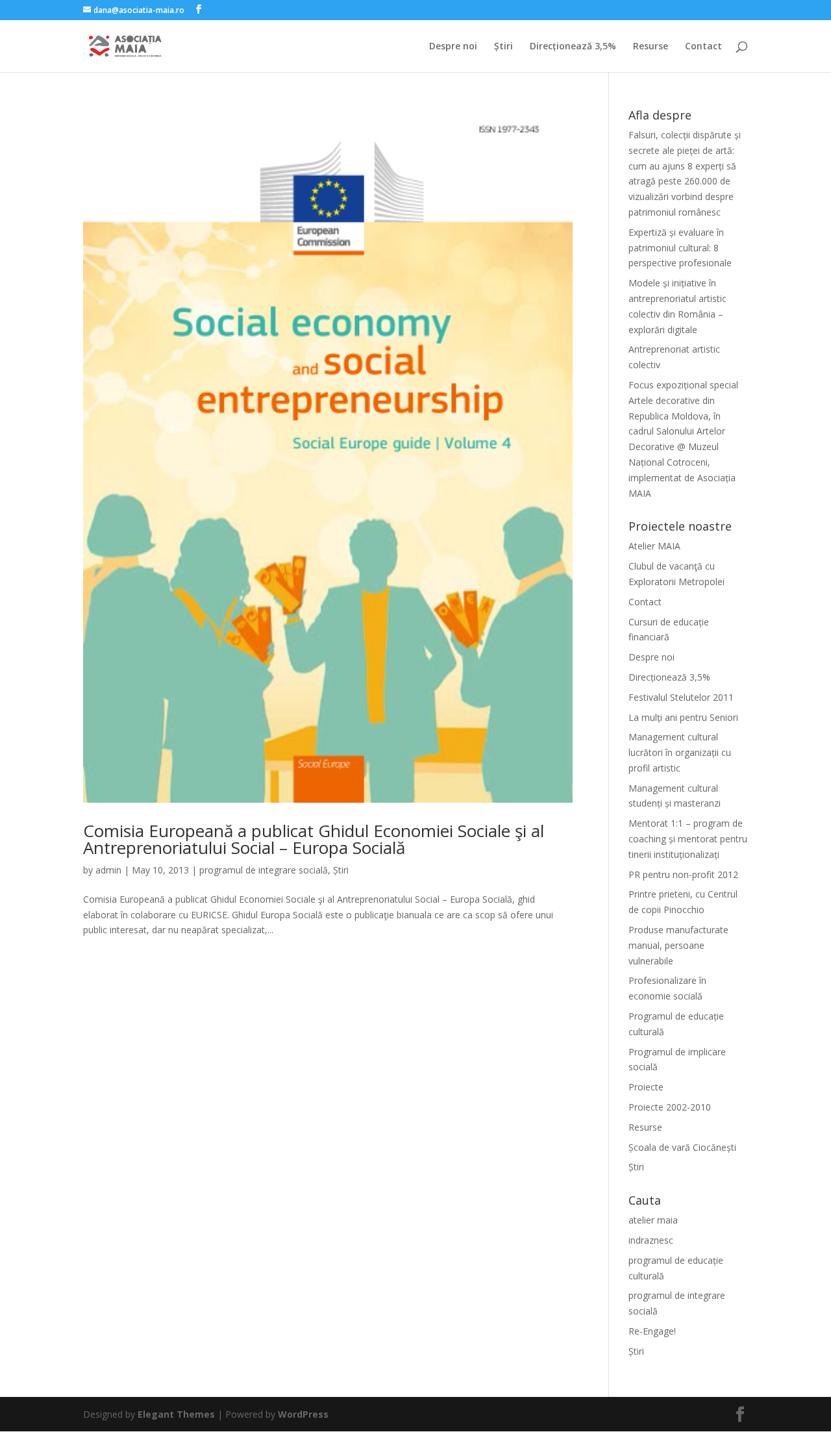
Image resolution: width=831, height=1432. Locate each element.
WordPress (303, 1414)
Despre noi (453, 47)
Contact (703, 47)
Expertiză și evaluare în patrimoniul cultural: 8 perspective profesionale (680, 248)
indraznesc (650, 1240)
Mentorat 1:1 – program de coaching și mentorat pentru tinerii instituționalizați (687, 838)
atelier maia (653, 1220)
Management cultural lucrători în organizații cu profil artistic (679, 752)
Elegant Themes (176, 1414)
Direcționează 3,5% (573, 47)
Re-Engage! (652, 1331)
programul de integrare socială (263, 870)
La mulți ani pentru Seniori (683, 717)
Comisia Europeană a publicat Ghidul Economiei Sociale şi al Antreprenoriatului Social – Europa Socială (313, 839)
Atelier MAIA (654, 546)
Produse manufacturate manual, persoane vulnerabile (678, 945)
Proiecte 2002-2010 (669, 1107)
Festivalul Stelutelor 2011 (681, 697)
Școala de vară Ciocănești (682, 1147)
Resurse (650, 47)
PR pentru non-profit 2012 (683, 874)
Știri (503, 47)
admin (108, 870)
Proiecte (646, 1087)
